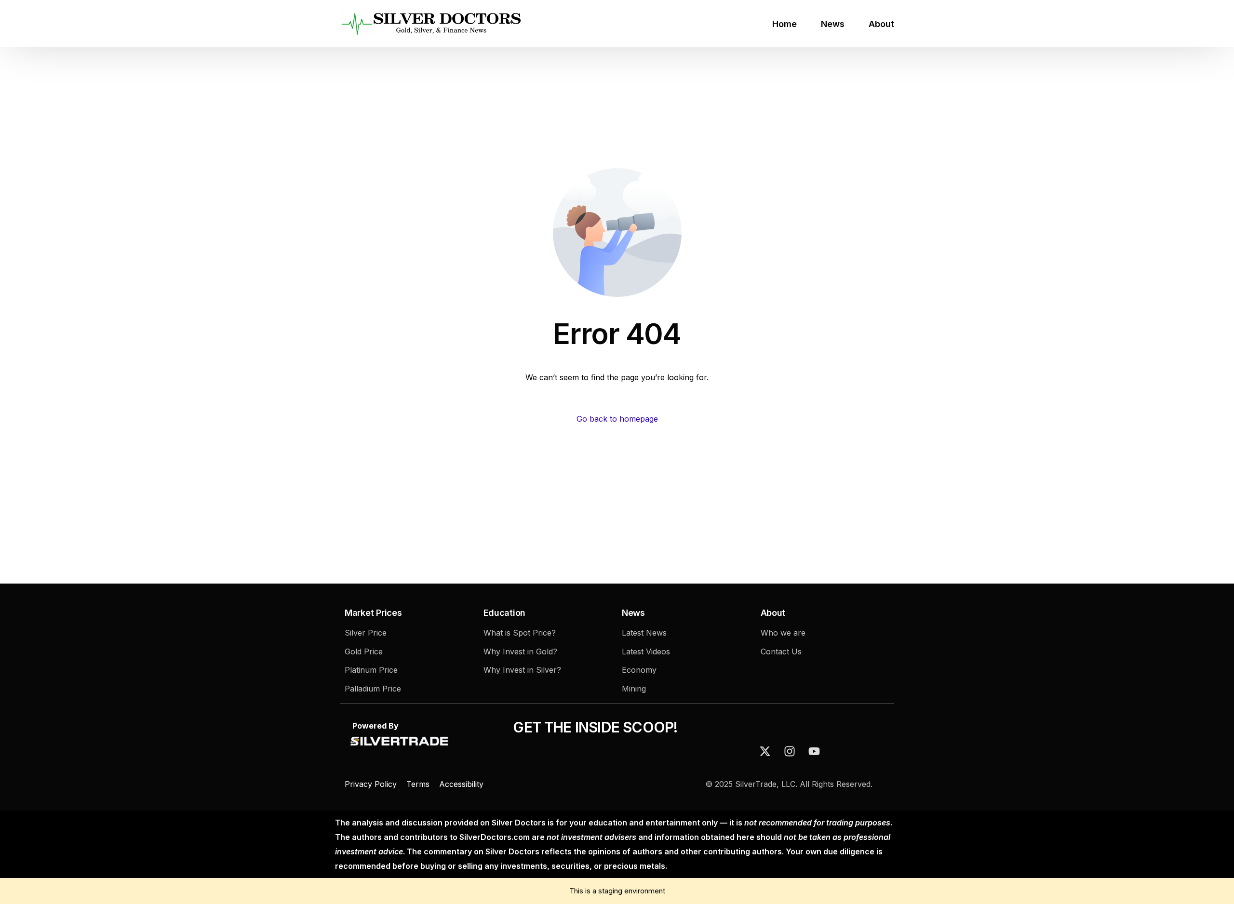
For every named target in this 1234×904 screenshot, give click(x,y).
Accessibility (461, 784)
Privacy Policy (372, 784)
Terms (417, 784)
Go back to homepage (617, 419)
